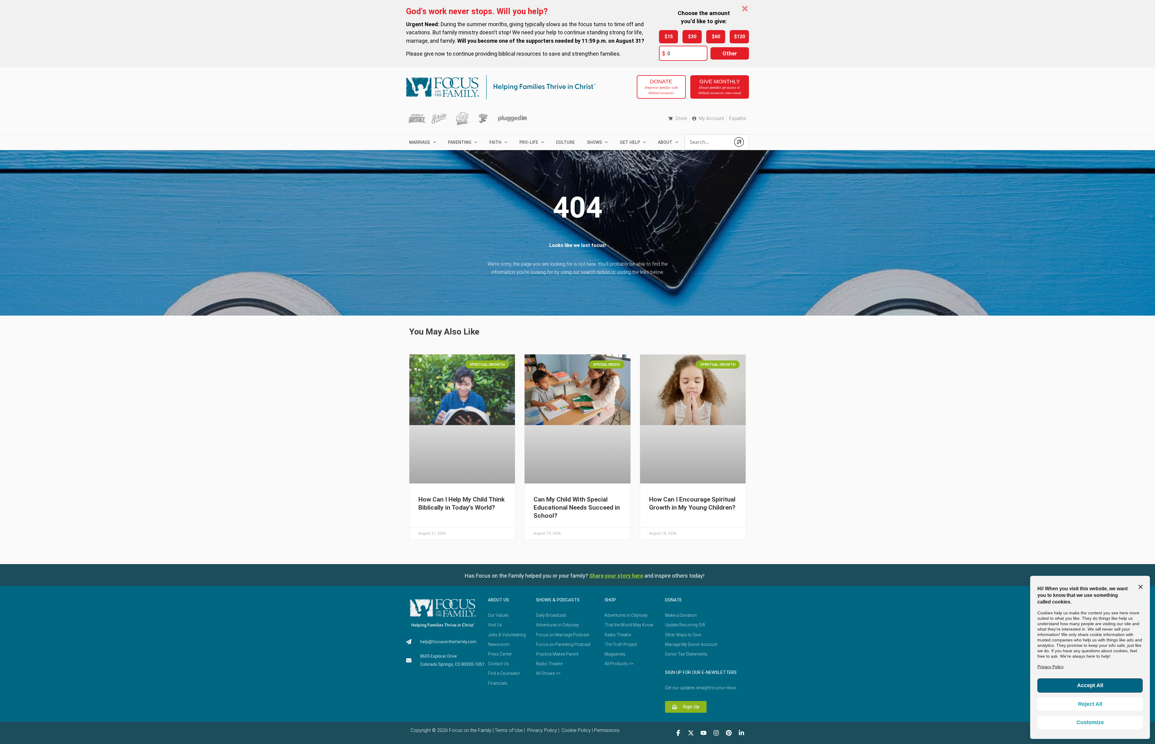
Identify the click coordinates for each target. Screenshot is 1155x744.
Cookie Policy (575, 730)
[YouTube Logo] (704, 733)
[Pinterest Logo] (729, 733)
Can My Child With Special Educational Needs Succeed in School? (577, 508)
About (665, 142)
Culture (565, 142)
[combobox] (708, 142)
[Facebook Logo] (678, 733)
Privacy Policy (541, 730)
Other (729, 53)
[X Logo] (691, 733)
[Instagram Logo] (716, 733)
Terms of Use (509, 730)
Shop (610, 600)
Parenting (459, 142)
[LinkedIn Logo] (741, 733)
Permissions (607, 730)
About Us (498, 600)
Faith (495, 142)
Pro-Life (528, 142)
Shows (594, 142)
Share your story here (616, 576)
